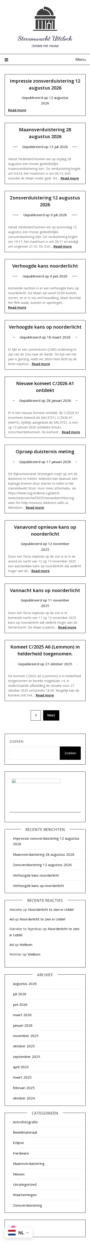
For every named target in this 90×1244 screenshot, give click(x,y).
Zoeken (16, 741)
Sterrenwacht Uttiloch (45, 38)
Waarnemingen (25, 1194)
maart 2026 (22, 1014)
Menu (80, 59)
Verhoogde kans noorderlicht (45, 266)
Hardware (21, 1153)
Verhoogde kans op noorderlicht (45, 327)
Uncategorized (24, 1184)
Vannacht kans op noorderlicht (45, 590)
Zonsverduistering (27, 1205)
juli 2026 (19, 994)
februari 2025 (24, 1087)
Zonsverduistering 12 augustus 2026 (42, 864)
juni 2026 (20, 1004)
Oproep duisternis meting (45, 451)
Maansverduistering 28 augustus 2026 (43, 854)
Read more (17, 110)
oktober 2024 (24, 1098)
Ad (11, 919)
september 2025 (26, 1056)
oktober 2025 (24, 1046)
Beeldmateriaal (25, 1132)
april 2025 (21, 1067)
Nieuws (19, 1174)
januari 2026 (23, 1025)
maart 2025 (22, 1077)
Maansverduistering (29, 1163)
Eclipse (18, 1142)
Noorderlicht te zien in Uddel (51, 909)
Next (51, 715)
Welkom (26, 944)
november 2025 (26, 1035)
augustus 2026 (25, 983)
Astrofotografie (25, 1122)
